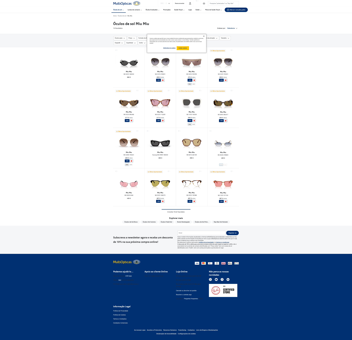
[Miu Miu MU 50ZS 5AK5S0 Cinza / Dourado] (194, 84)
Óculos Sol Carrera (149, 222)
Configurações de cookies (187, 334)
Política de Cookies (119, 315)
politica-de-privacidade (206, 242)
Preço (130, 38)
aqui (119, 280)
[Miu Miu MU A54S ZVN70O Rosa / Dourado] (225, 165)
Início (115, 16)
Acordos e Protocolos (154, 330)
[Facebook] (222, 279)
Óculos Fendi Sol (166, 222)
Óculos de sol (117, 10)
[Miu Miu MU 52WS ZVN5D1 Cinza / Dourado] (131, 165)
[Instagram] (210, 279)
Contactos (191, 330)
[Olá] (165, 3)
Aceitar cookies (183, 48)
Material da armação (208, 38)
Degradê (117, 43)
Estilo (141, 43)
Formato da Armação (145, 38)
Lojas (190, 10)
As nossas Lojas (139, 330)
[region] (176, 43)
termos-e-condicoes (222, 242)
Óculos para (118, 38)
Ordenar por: (221, 28)
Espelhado (129, 43)
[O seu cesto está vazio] (203, 3)
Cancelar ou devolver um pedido (186, 290)
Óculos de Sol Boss (131, 222)
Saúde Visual (178, 10)
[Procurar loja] (190, 3)
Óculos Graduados (151, 10)
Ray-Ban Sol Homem (221, 222)
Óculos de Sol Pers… (202, 222)
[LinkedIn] (228, 279)
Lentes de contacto (134, 10)
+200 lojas (128, 276)
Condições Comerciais (120, 323)
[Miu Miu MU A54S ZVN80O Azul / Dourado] (221, 165)
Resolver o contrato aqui (184, 295)
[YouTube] (216, 279)
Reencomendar (179, 3)
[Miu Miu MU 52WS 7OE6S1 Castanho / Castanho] (127, 165)
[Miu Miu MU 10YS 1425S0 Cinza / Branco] (189, 124)
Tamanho (224, 38)
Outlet (197, 10)
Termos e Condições (119, 319)
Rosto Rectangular (183, 222)
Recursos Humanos (170, 330)
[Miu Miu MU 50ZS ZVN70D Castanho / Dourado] (189, 84)
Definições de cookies (169, 48)
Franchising (182, 330)
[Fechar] (204, 36)
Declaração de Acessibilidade (166, 334)
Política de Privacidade (120, 311)
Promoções (166, 10)
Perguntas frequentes (191, 299)
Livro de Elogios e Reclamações (207, 330)
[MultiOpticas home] (127, 262)
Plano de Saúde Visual (212, 10)
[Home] (126, 3)
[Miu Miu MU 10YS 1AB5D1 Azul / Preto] (194, 124)
